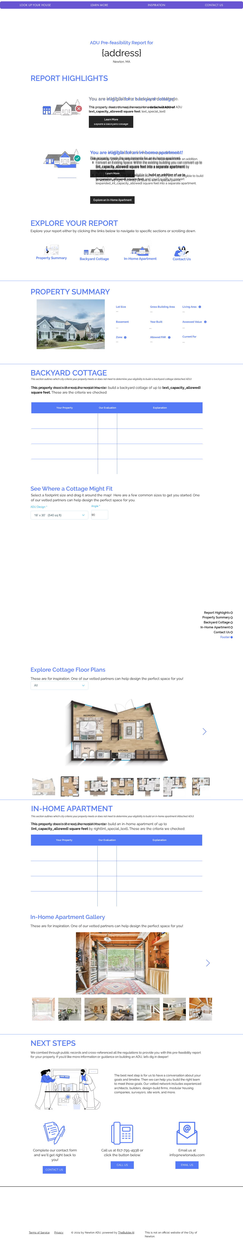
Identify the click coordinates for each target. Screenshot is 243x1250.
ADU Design (38, 506)
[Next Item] (204, 731)
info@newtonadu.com (187, 1155)
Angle (94, 506)
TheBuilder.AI (126, 1232)
